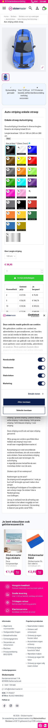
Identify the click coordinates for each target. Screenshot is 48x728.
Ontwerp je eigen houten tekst (34, 636)
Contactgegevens (10, 639)
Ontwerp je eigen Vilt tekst (36, 658)
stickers (14, 455)
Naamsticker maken (36, 626)
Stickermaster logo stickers (13, 556)
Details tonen (34, 394)
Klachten (6, 648)
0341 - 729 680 (40, 2)
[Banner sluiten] (44, 315)
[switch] (41, 368)
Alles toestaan (24, 402)
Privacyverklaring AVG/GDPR (10, 653)
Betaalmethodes (10, 635)
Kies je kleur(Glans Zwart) (17, 143)
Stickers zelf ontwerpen (33, 630)
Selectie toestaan (24, 410)
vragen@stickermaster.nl (26, 444)
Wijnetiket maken (34, 654)
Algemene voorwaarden (8, 627)
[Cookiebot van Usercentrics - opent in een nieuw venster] (29, 315)
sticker (18, 466)
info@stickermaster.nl (13, 689)
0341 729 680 (10, 685)
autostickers (28, 455)
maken (32, 482)
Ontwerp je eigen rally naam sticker (36, 664)
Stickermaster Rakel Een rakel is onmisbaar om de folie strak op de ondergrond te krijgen (36, 567)
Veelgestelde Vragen (11, 632)
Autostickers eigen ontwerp (35, 642)
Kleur (8, 139)
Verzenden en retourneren (9, 643)
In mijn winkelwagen (25, 278)
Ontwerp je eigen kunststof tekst (34, 649)
